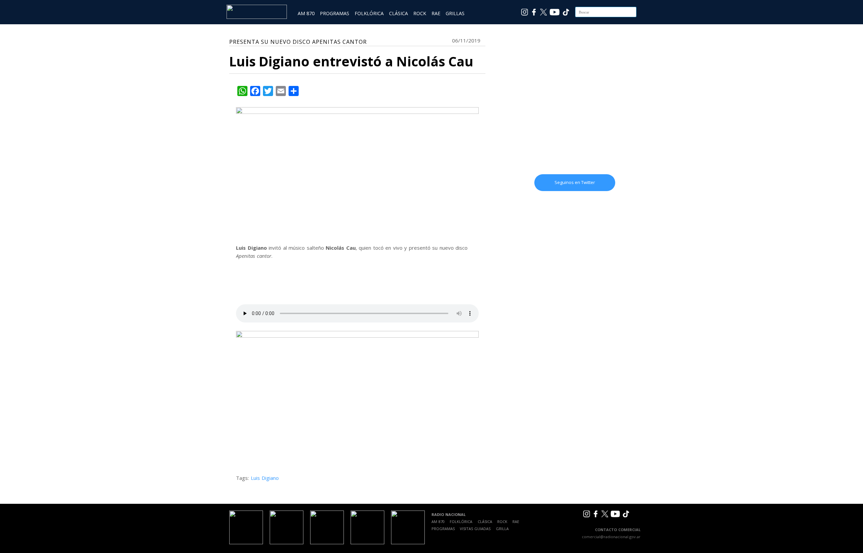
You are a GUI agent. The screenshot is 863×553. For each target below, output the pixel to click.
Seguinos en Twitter (575, 182)
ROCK (419, 13)
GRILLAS (455, 13)
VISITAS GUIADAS (475, 528)
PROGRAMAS (334, 13)
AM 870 (306, 13)
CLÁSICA (398, 13)
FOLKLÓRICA (369, 13)
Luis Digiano (265, 477)
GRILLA (502, 528)
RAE (436, 13)
